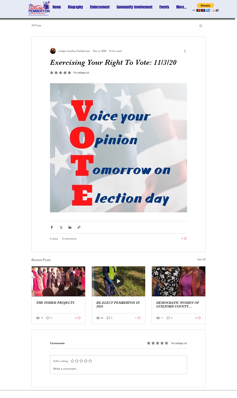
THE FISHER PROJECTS (55, 303)
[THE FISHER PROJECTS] (58, 281)
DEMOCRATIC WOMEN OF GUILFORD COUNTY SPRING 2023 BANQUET (177, 304)
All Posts (36, 25)
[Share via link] (79, 227)
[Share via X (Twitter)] (61, 227)
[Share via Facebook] (52, 227)
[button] (205, 7)
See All (201, 259)
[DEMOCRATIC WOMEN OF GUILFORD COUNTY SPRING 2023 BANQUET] (178, 281)
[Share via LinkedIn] (70, 227)
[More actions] (185, 51)
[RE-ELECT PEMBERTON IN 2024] (118, 281)
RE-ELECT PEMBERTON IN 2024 (118, 304)
